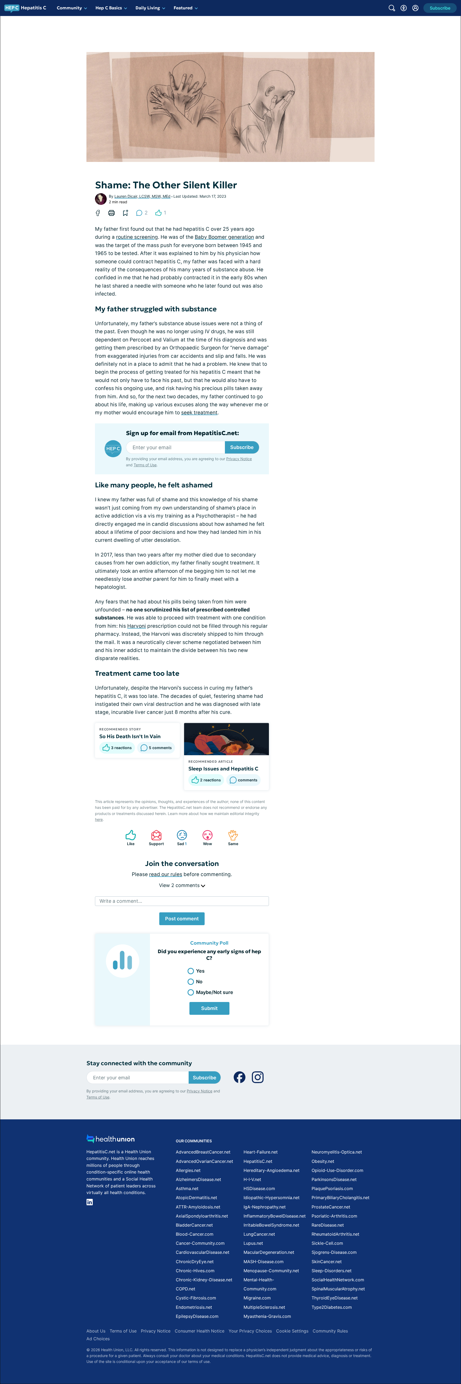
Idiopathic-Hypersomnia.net (272, 1197)
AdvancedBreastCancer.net (203, 1152)
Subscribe (242, 447)
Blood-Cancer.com (194, 1234)
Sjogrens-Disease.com (334, 1252)
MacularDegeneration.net (269, 1252)
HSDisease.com (259, 1188)
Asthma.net (187, 1188)
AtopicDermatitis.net (196, 1197)
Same (230, 838)
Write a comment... (121, 901)
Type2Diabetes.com (332, 1307)
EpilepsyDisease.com (197, 1316)
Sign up (430, 1343)
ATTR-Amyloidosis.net (198, 1207)
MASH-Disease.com (264, 1261)
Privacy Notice (407, 1357)
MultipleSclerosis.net (264, 1307)
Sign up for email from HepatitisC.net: (182, 433)
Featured (183, 7)
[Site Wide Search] (392, 8)
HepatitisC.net (258, 1161)
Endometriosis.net (194, 1307)
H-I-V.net (252, 1179)
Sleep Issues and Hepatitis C (223, 768)
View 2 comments (180, 885)
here (99, 819)
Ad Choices (98, 1338)
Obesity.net (323, 1161)
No (199, 981)
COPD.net (185, 1288)
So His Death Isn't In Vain (130, 736)
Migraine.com (257, 1298)
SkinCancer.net (327, 1261)
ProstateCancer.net (331, 1207)
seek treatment (199, 412)
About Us (95, 1331)
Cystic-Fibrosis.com (196, 1298)
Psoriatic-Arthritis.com (334, 1216)
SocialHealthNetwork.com (338, 1279)
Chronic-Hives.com (195, 1270)
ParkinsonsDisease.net (334, 1179)
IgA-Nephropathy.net (265, 1207)
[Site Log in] (415, 8)
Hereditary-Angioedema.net (272, 1170)
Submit (209, 1008)
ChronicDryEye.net (195, 1261)
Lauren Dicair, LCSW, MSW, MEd (142, 196)
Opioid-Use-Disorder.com (337, 1170)
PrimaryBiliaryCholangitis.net (340, 1197)
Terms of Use (145, 465)
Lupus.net (253, 1243)
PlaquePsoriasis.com (332, 1188)
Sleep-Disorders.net (332, 1270)
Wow (204, 838)
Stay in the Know (319, 1318)
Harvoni (136, 626)
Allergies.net (188, 1170)
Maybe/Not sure (214, 992)
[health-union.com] (110, 1140)
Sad (179, 838)
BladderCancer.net (194, 1225)
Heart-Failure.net (261, 1152)
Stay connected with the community (139, 1063)
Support (155, 838)
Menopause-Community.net (271, 1270)
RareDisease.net (328, 1225)
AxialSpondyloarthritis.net (202, 1216)
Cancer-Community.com (200, 1243)
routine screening (137, 237)
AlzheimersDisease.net (198, 1179)
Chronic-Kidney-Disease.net (204, 1279)
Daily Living (148, 7)
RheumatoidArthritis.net (335, 1234)
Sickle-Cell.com (327, 1243)
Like (127, 838)
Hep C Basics (109, 7)
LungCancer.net (259, 1234)
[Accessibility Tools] (404, 8)
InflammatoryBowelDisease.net (275, 1216)
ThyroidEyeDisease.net (335, 1298)
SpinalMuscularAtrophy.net (338, 1288)
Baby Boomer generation (224, 237)
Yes (200, 971)
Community (69, 7)
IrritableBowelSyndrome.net (271, 1225)
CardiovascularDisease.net (202, 1252)
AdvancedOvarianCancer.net (204, 1161)
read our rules (165, 874)
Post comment (182, 918)
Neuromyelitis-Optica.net (337, 1152)
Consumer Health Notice (199, 1331)
